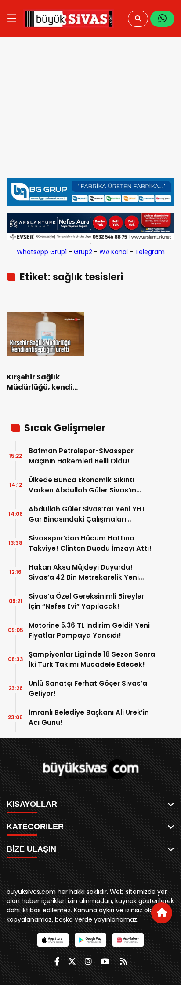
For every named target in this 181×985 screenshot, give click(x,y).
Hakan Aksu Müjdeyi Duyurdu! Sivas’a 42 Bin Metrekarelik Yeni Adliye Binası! (84, 572)
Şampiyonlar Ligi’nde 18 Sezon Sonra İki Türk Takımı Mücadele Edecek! (92, 659)
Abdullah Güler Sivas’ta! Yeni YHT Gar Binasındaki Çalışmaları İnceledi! (87, 514)
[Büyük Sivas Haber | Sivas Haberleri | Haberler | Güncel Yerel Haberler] (68, 18)
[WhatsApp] (162, 19)
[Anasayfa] (161, 912)
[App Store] (53, 940)
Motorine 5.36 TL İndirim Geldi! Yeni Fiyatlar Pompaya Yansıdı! (89, 630)
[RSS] (123, 961)
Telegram (150, 251)
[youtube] (105, 961)
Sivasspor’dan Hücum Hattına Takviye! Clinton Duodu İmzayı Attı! (90, 543)
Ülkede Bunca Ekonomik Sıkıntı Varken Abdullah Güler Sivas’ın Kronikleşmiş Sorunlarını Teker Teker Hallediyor (91, 485)
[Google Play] (90, 940)
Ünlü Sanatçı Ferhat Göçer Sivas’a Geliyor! (88, 688)
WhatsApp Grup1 (42, 251)
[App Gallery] (128, 940)
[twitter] (72, 961)
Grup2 (83, 251)
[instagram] (88, 961)
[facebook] (56, 961)
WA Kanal (113, 251)
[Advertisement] (90, 111)
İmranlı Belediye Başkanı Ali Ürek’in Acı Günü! (89, 717)
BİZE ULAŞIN (31, 849)
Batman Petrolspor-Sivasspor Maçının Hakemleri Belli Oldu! (81, 456)
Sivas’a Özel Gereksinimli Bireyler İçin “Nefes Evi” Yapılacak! (86, 601)
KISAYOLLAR (32, 804)
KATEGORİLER (35, 826)
